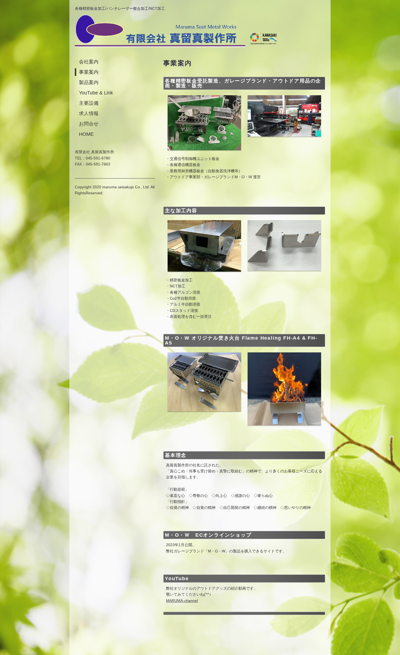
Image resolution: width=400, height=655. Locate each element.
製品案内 (89, 82)
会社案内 (89, 61)
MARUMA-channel (182, 600)
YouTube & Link (96, 93)
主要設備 (89, 103)
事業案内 (89, 72)
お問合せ (89, 124)
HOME (86, 134)
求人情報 (89, 113)
